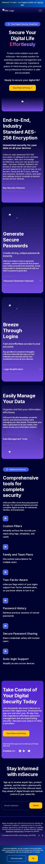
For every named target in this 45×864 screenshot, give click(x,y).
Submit (36, 805)
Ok (33, 858)
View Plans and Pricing (16, 733)
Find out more (16, 858)
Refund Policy (19, 831)
